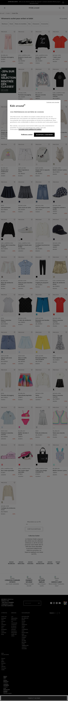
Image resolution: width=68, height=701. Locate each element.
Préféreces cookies (27, 134)
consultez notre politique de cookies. (30, 129)
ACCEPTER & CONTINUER (44, 134)
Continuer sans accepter (52, 102)
